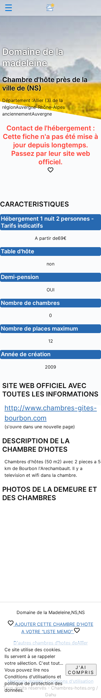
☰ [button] (8, 7)
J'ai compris (81, 669)
